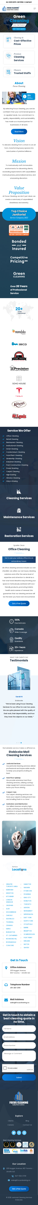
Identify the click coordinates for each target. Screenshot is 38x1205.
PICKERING (27, 894)
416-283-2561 (15, 988)
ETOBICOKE (28, 891)
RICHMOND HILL (11, 939)
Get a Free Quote (19, 1189)
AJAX (8, 909)
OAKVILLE (9, 915)
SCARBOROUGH (29, 934)
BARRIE (26, 927)
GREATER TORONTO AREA (12, 885)
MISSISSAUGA (28, 914)
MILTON (26, 944)
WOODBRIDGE (11, 912)
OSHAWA (9, 925)
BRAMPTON (28, 931)
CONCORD (10, 945)
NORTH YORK (28, 921)
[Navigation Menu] (35, 8)
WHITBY (26, 947)
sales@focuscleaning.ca (19, 1002)
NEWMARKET (28, 911)
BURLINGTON (10, 932)
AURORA (27, 907)
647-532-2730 (20, 1176)
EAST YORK (28, 917)
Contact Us (27, 1125)
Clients (10, 1121)
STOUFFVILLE (28, 924)
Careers (10, 1125)
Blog (27, 1121)
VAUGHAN (9, 905)
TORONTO (27, 904)
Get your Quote (19, 29)
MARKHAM (9, 890)
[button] (17, 743)
